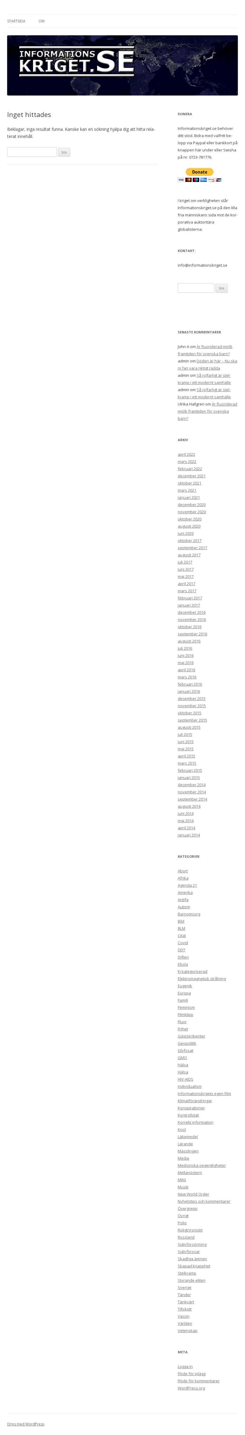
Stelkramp (187, 1273)
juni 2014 (186, 813)
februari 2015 (190, 770)
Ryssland (186, 1237)
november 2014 (192, 792)
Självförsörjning (192, 1244)
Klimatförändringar (195, 1100)
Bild (181, 921)
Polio (182, 1223)
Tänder (184, 1294)
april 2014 (186, 827)
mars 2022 (187, 461)
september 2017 (192, 547)
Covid (183, 942)
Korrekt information (195, 1122)
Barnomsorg (189, 914)
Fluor (182, 1021)
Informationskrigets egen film (204, 1093)
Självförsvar (189, 1251)
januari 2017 (189, 605)
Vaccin (183, 1316)
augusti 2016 (189, 641)
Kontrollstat (188, 1115)
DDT (181, 950)
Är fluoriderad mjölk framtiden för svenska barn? (207, 411)
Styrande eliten (192, 1280)
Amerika (185, 892)
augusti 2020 (189, 526)
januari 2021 (189, 497)
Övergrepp (187, 1208)
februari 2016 (190, 684)
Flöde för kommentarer (199, 1381)
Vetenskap (187, 1330)
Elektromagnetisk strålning (202, 978)
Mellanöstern (190, 1172)
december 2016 (192, 612)
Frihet (183, 1029)
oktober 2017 (189, 540)
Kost (182, 1129)
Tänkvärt (186, 1302)
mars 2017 (187, 590)
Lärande (185, 1144)
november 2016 (192, 619)
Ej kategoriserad (192, 971)
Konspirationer (191, 1108)
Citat (182, 935)
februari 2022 (190, 468)
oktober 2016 (189, 626)
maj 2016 (186, 662)
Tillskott (185, 1309)
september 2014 (192, 799)
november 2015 (192, 705)
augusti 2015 (189, 727)
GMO (182, 1057)
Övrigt (183, 1215)
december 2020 (192, 504)
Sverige (185, 1287)
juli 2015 (185, 734)
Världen (185, 1323)
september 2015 (192, 720)
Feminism (186, 1007)
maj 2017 (186, 576)
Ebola (183, 964)
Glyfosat (185, 1050)
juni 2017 (186, 569)
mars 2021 (187, 490)
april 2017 (186, 583)
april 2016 (186, 669)
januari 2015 (189, 777)
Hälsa (183, 1064)
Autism (184, 906)
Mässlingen (188, 1151)
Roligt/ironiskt (190, 1230)
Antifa (183, 899)
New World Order (193, 1194)
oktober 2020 (189, 519)
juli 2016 (185, 648)
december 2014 (192, 784)
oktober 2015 (189, 713)
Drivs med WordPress (25, 1424)
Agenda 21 (187, 885)
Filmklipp (185, 1014)
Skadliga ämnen (192, 1258)
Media (183, 1158)
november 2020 (192, 511)
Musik (183, 1187)
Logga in (185, 1366)
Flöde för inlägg (192, 1373)
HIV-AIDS (185, 1079)
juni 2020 (186, 533)
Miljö (182, 1179)
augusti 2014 (189, 806)
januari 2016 (189, 691)
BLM (181, 928)
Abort (183, 871)
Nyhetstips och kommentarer (204, 1201)
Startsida (16, 21)
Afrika (183, 878)
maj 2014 (186, 820)
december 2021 (192, 476)
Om (42, 21)
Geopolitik (187, 1043)
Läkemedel (188, 1136)
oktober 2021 (189, 483)
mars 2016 (187, 677)
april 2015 (186, 756)
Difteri (183, 957)
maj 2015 (186, 748)
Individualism (190, 1086)
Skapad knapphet (194, 1266)
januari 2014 (189, 835)
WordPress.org (191, 1388)
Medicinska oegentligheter (202, 1165)
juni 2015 (186, 741)
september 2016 (192, 634)
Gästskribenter (191, 1036)
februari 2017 (190, 598)
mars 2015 (187, 763)
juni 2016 (186, 655)
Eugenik (185, 985)
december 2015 (192, 698)
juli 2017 (185, 562)
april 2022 (186, 454)
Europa (184, 993)
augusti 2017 (189, 555)
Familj (183, 1000)
